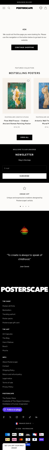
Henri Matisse (8, 342)
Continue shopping (24, 47)
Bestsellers (7, 310)
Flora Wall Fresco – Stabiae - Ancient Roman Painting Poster (17, 122)
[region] (24, 194)
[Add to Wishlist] (28, 81)
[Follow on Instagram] (17, 417)
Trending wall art (9, 314)
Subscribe (24, 176)
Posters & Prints (9, 306)
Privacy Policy (8, 387)
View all (24, 137)
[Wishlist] (41, 8)
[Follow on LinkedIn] (36, 417)
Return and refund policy (12, 374)
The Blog (6, 338)
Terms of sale (8, 383)
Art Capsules (8, 334)
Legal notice (7, 378)
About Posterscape (10, 362)
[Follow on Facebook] (4, 417)
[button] (14, 446)
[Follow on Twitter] (10, 417)
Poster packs (8, 318)
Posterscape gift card (11, 323)
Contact (6, 366)
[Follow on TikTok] (30, 417)
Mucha (5, 350)
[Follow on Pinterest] (23, 417)
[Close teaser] (26, 442)
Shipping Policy (8, 370)
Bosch (5, 346)
